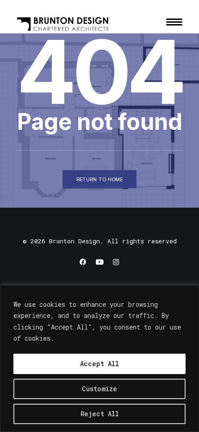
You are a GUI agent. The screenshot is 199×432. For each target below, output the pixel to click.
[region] (99, 358)
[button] (174, 22)
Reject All (100, 413)
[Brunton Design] (63, 22)
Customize (99, 388)
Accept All (99, 363)
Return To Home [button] (99, 179)
